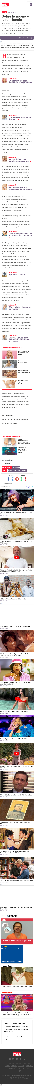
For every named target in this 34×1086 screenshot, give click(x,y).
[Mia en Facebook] (10, 1059)
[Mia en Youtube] (17, 1059)
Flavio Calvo (16, 467)
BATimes (22, 1071)
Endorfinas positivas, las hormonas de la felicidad (20, 235)
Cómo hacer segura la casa (13, 1034)
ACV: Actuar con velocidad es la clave (15, 1037)
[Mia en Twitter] (13, 1059)
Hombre (14, 1065)
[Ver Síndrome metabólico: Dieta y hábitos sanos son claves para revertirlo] (9, 439)
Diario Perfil (11, 1063)
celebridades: (6, 467)
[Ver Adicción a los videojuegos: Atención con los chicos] (9, 448)
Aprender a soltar (16, 274)
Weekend (21, 1065)
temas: (4, 470)
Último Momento (6, 7)
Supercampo (11, 1068)
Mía (28, 1068)
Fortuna (7, 1065)
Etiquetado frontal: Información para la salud (17, 1026)
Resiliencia (17, 470)
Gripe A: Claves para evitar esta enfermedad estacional (19, 340)
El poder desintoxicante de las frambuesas (16, 1040)
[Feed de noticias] (20, 1059)
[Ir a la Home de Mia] (17, 1054)
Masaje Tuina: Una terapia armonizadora (18, 160)
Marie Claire (26, 1063)
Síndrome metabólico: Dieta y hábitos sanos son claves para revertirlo (24, 441)
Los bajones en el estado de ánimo (20, 118)
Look (19, 1068)
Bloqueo (24, 470)
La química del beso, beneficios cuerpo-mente (20, 82)
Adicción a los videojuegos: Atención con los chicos (22, 450)
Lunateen (15, 1071)
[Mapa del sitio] (24, 1059)
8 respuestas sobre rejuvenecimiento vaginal (20, 188)
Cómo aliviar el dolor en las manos (19, 308)
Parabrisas (29, 1065)
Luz (24, 1068)
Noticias (18, 1063)
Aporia (10, 470)
